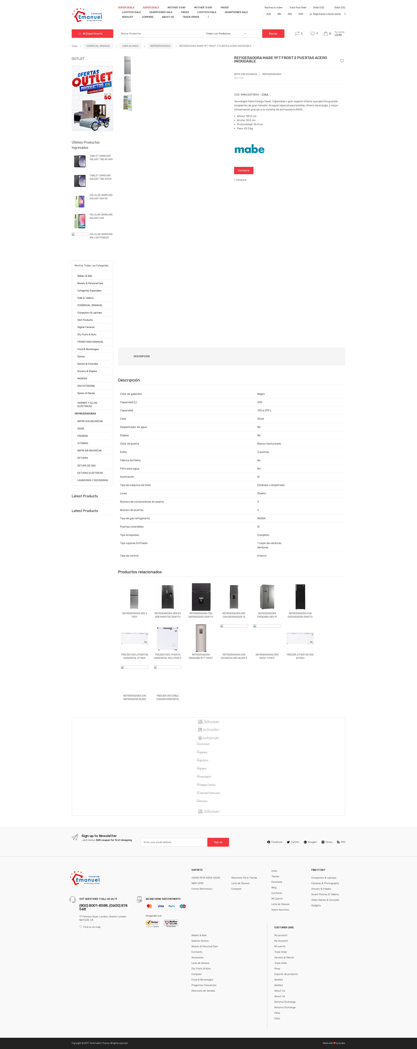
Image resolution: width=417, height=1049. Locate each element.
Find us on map (92, 927)
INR (279, 14)
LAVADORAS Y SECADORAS (92, 480)
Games (81, 356)
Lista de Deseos (240, 883)
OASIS (80, 428)
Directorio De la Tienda (244, 877)
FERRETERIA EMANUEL (90, 341)
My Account (281, 940)
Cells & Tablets (85, 297)
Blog (273, 887)
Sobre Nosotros (280, 909)
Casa (74, 46)
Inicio (274, 870)
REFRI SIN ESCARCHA (89, 450)
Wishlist (127, 16)
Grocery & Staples (87, 371)
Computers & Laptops (89, 312)
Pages (225, 7)
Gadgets (316, 905)
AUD (268, 14)
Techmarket (95, 1043)
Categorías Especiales (89, 290)
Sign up (218, 842)
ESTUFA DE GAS (86, 465)
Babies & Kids (84, 275)
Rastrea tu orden (274, 7)
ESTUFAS (82, 457)
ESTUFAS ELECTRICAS (90, 472)
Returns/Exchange (285, 1001)
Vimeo (328, 842)
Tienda (275, 876)
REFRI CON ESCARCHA (245, 74)
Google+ (312, 842)
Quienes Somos (200, 940)
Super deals (126, 7)
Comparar (244, 170)
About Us (168, 16)
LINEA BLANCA (130, 46)
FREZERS (82, 435)
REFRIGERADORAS (160, 46)
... (207, 16)
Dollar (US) (319, 7)
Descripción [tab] (142, 356)
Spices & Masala (86, 393)
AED (290, 14)
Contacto (276, 893)
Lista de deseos (200, 963)
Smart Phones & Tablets (325, 894)
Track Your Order (298, 7)
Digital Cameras (86, 327)
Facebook (276, 842)
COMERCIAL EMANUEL (98, 46)
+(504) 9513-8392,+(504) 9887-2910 (205, 880)
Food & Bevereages (88, 349)
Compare (147, 16)
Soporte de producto (286, 974)
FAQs (277, 1012)
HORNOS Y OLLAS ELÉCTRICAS (87, 404)
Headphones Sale (161, 12)
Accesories (197, 957)
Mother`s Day (177, 7)
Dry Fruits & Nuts (86, 334)
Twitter (295, 842)
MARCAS (82, 378)
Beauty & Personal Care (90, 283)
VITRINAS (82, 443)
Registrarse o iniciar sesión (327, 14)
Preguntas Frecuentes (203, 985)
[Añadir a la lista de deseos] (343, 60)
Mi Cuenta (277, 898)
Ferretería (276, 882)
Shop (277, 968)
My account (281, 935)
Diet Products (85, 320)
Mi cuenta (279, 946)
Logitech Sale (131, 12)
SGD (301, 14)
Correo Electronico (201, 888)
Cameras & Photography (325, 883)
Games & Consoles (87, 363)
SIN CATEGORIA (86, 385)
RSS (343, 842)
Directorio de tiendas (203, 990)
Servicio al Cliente (284, 957)
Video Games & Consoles (325, 899)
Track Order (190, 16)
